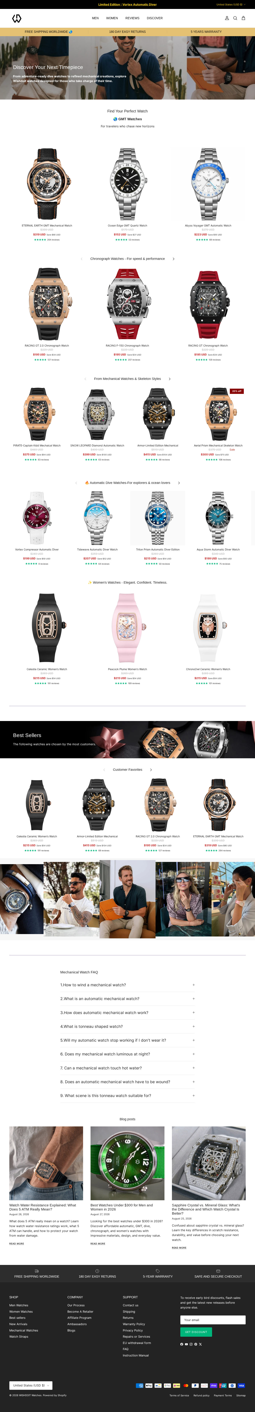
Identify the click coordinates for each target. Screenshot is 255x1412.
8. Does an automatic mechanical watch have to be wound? (115, 1081)
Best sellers (17, 1318)
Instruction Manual (136, 1355)
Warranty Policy (134, 1324)
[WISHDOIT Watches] (16, 18)
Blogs (71, 1330)
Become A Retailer (80, 1311)
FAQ (125, 1349)
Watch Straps (18, 1336)
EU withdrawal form (137, 1343)
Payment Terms (223, 1395)
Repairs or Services (136, 1336)
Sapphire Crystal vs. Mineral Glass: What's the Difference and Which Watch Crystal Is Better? (206, 1209)
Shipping (129, 1311)
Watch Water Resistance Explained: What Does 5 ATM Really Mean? (42, 1207)
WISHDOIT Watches (30, 1395)
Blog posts (127, 1119)
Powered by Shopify (54, 1395)
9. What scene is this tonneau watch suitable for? (105, 1095)
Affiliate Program (79, 1318)
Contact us (130, 1305)
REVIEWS (132, 18)
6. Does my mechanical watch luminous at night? (105, 1054)
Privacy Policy (133, 1330)
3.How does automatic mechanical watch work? (104, 1012)
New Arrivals (18, 1324)
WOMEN (112, 18)
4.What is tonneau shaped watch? (91, 1026)
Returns (128, 1318)
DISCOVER (155, 18)
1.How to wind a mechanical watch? (93, 985)
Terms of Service (179, 1395)
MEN (95, 18)
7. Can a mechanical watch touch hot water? (101, 1068)
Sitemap (241, 1395)
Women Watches (21, 1311)
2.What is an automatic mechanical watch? (99, 998)
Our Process (76, 1305)
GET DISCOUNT (196, 1332)
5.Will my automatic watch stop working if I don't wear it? (113, 1040)
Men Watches (18, 1305)
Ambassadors (77, 1324)
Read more (16, 1243)
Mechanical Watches (23, 1330)
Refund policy (201, 1395)
